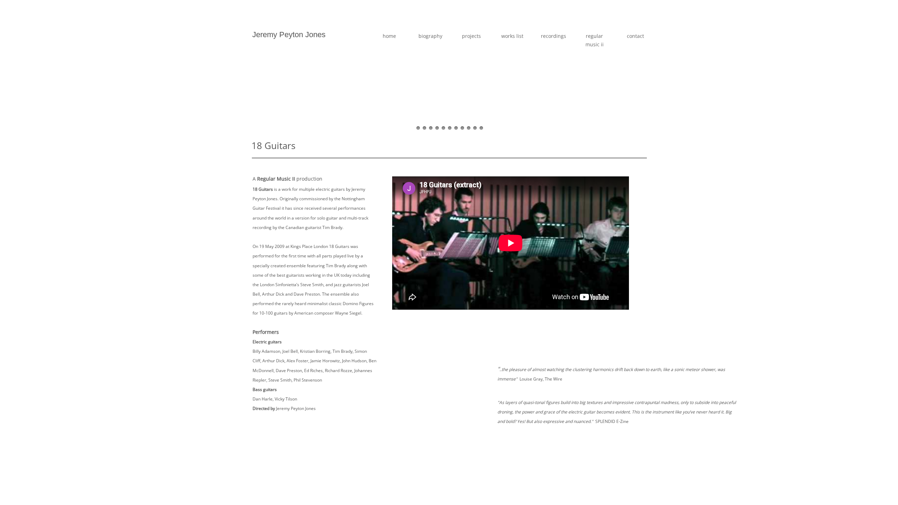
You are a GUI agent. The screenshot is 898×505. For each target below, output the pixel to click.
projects (471, 36)
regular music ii (594, 40)
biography (430, 36)
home (389, 36)
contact (635, 36)
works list (512, 36)
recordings (553, 36)
